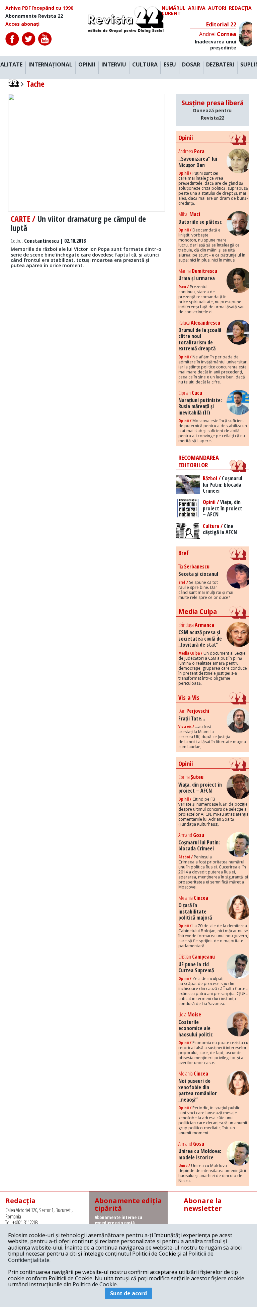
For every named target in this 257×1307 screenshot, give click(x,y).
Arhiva (196, 8)
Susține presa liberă (212, 110)
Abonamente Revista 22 (34, 16)
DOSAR (191, 64)
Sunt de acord (128, 1293)
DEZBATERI (220, 64)
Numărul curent (173, 10)
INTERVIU (113, 64)
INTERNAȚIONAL (50, 64)
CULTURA (145, 64)
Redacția (240, 8)
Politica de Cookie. (95, 1284)
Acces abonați (22, 24)
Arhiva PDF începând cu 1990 (39, 8)
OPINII (86, 64)
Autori (217, 8)
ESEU (170, 64)
